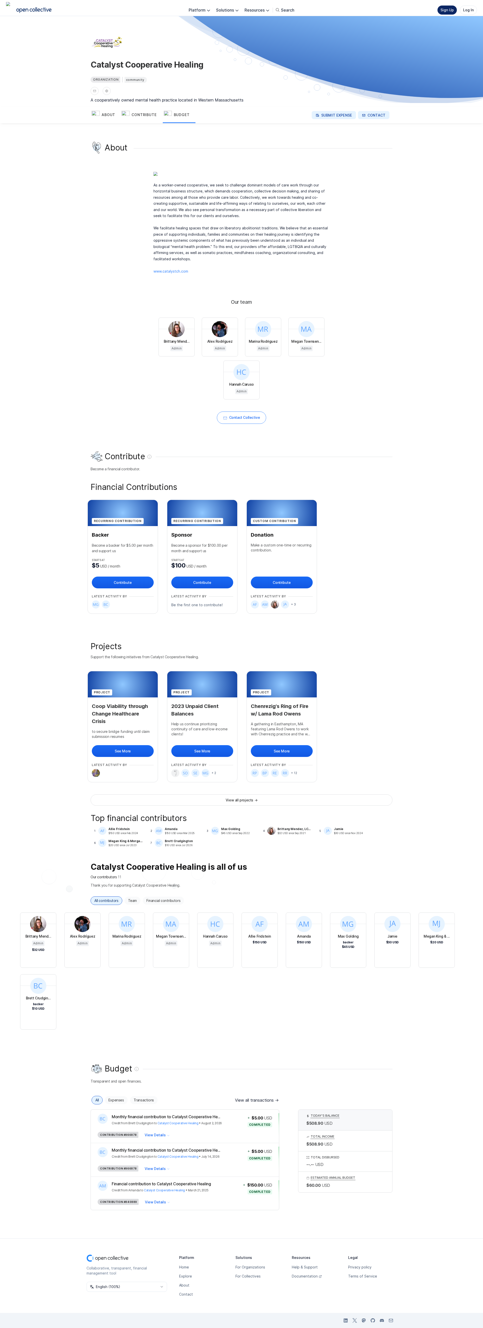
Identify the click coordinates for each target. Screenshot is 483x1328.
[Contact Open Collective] (390, 1320)
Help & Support (305, 1267)
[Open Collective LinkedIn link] (345, 1320)
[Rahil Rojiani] (285, 773)
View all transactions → (257, 1100)
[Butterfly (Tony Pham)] (265, 773)
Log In (468, 10)
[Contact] (95, 91)
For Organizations (250, 1267)
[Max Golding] (96, 604)
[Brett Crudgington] (106, 604)
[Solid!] (185, 773)
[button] (105, 115)
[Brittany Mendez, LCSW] (275, 604)
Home (184, 1267)
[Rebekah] (275, 773)
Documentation (305, 1276)
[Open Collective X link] (354, 1320)
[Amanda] (265, 604)
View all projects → (241, 800)
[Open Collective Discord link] (381, 1320)
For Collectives (248, 1276)
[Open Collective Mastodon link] (363, 1320)
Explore (185, 1276)
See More (123, 751)
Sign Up (447, 10)
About (184, 1285)
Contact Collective (244, 417)
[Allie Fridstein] (255, 604)
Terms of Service (362, 1276)
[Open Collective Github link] (372, 1320)
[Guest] (175, 773)
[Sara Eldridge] (195, 773)
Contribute (123, 582)
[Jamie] (285, 604)
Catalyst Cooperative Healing (177, 1123)
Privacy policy (360, 1267)
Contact (186, 1294)
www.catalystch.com (170, 271)
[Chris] (96, 773)
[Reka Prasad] (255, 773)
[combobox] (127, 1287)
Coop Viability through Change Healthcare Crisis (120, 713)
